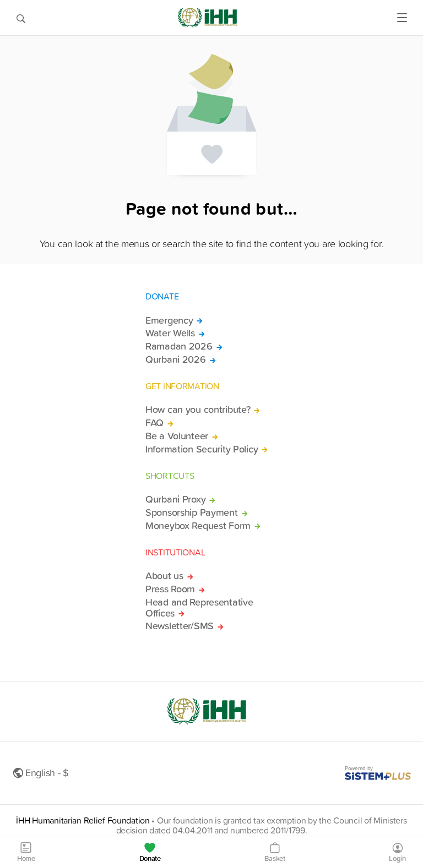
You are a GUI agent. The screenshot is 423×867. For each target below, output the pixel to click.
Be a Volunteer (176, 435)
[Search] (21, 18)
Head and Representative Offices (199, 608)
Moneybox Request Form (198, 525)
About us (164, 575)
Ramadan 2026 (179, 346)
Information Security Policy (201, 449)
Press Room (170, 589)
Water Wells (170, 333)
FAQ (154, 422)
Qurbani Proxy (175, 499)
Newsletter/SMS (179, 625)
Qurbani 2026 (175, 359)
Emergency (169, 320)
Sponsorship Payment (191, 512)
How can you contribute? (197, 409)
